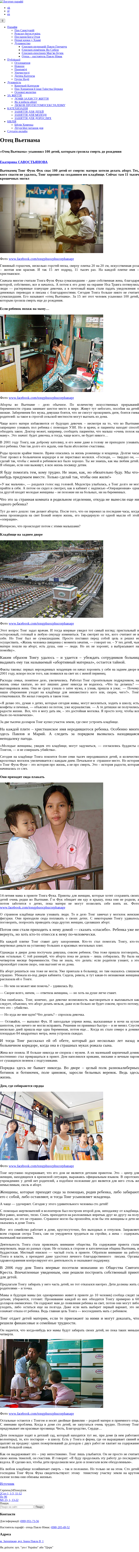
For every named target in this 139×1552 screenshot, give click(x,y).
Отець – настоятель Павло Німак (42, 56)
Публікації (13, 59)
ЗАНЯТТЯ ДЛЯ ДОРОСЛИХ (32, 118)
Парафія (12, 27)
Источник (7, 1484)
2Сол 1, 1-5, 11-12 (11, 1493)
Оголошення (22, 62)
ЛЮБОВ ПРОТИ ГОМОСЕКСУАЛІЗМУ (39, 105)
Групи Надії (21, 79)
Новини (19, 66)
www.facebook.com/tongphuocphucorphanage (41, 259)
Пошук (4, 1503)
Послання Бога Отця (27, 36)
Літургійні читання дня (28, 128)
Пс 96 (3, 1496)
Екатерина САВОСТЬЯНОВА (24, 162)
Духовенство (22, 43)
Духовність (14, 82)
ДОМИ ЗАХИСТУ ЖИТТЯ (31, 98)
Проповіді (20, 69)
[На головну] (11, 1)
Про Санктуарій (24, 30)
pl (8, 10)
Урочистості (22, 72)
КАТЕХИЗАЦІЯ (17, 108)
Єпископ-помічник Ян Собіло (40, 49)
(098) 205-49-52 (60, 1527)
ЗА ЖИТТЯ (14, 95)
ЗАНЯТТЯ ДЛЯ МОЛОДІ (30, 114)
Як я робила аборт (25, 101)
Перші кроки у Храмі (27, 40)
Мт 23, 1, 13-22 (9, 1500)
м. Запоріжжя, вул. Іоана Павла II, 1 (22, 1541)
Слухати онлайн (17, 131)
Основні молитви (25, 92)
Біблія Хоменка (23, 124)
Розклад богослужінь (27, 33)
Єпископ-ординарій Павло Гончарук (44, 46)
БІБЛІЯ (11, 121)
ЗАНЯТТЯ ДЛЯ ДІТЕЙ (29, 111)
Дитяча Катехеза (24, 75)
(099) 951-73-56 (29, 1521)
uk (8, 7)
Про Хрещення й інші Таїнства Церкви (38, 88)
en (8, 14)
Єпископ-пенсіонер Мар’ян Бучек (43, 53)
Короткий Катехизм (26, 85)
